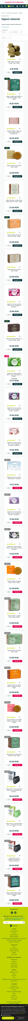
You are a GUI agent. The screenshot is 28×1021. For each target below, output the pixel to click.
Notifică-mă (17, 488)
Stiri (14, 977)
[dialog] (14, 1012)
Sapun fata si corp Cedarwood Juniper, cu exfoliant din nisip (14, 859)
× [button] (26, 1005)
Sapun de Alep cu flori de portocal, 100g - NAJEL (14, 235)
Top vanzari (14, 965)
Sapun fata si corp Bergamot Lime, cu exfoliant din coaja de (14, 825)
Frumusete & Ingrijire (11, 13)
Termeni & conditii (14, 988)
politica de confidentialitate (13, 919)
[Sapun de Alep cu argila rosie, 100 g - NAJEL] (14, 604)
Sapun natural (5, 16)
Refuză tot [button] (21, 1018)
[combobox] (6, 32)
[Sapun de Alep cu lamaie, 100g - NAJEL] (14, 639)
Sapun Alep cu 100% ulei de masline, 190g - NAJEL (14, 755)
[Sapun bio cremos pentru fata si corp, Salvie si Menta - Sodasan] (14, 535)
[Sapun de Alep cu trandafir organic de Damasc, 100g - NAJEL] (14, 708)
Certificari (14, 999)
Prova (3, 13)
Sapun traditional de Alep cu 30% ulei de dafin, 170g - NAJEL (14, 98)
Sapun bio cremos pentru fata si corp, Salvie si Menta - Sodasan (14, 548)
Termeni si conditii (14, 1003)
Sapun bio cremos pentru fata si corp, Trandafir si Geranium (14, 305)
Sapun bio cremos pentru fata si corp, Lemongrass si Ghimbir (14, 375)
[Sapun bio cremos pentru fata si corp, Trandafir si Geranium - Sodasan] (14, 292)
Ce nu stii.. (14, 975)
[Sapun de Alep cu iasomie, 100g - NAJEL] (14, 154)
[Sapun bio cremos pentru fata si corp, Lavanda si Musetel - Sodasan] (14, 500)
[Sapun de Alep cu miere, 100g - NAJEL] (14, 258)
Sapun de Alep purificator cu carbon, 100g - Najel (14, 339)
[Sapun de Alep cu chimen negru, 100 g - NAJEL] (14, 569)
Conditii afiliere (14, 935)
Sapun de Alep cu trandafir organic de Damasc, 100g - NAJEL (14, 721)
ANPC (14, 993)
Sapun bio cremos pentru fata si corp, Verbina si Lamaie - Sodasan (14, 409)
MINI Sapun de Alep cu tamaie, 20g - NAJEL (14, 62)
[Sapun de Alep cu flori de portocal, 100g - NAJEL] (14, 223)
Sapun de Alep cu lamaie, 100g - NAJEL (14, 651)
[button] (14, 1015)
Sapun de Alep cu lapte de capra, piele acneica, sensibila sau (14, 132)
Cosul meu (14, 954)
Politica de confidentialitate (14, 991)
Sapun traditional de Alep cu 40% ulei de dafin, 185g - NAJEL (14, 894)
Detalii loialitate (14, 936)
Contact (14, 990)
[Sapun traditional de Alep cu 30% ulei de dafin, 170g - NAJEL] (14, 85)
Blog (14, 974)
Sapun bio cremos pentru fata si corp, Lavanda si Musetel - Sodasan (14, 513)
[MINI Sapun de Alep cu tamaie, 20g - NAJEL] (14, 50)
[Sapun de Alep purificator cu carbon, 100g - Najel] (14, 327)
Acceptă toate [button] (8, 1018)
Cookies (14, 995)
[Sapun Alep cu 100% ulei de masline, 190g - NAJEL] (14, 743)
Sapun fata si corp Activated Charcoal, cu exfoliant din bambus (14, 790)
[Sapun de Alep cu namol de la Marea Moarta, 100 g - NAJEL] (14, 188)
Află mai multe (21, 1013)
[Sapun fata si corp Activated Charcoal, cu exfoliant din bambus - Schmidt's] (14, 777)
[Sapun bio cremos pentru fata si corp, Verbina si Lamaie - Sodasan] (14, 396)
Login (14, 947)
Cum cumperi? (14, 931)
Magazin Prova (14, 972)
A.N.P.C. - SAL (14, 997)
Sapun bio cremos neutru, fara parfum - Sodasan (14, 478)
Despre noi (14, 986)
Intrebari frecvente (14, 942)
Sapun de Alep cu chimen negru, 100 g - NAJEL (14, 581)
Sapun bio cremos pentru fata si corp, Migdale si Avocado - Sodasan (14, 444)
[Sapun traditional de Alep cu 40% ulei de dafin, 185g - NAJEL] (14, 881)
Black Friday (14, 967)
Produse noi (14, 963)
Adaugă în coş (17, 72)
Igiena (20, 13)
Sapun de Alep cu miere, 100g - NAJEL (14, 270)
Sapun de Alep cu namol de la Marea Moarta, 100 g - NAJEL (14, 200)
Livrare (14, 933)
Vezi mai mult (5, 27)
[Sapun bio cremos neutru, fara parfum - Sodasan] (14, 465)
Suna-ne (15, 926)
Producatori (14, 959)
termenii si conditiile (19, 918)
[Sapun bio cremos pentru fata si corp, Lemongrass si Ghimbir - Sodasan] (14, 362)
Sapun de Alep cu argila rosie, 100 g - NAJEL (14, 616)
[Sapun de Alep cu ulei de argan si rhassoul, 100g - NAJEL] (14, 673)
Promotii (14, 961)
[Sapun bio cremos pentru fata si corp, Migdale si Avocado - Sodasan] (14, 431)
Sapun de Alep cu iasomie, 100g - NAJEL (14, 166)
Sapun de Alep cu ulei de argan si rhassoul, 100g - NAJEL (14, 686)
